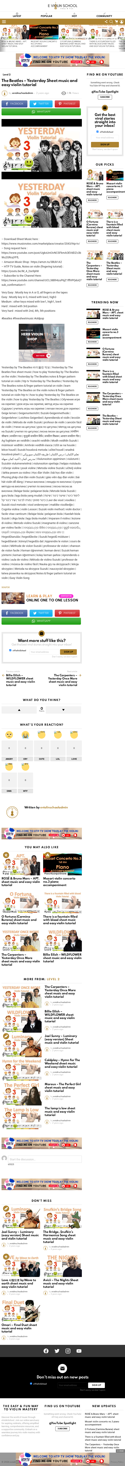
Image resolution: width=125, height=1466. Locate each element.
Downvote (63, 710)
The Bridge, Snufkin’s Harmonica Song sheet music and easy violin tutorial (59, 1237)
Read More (92, 200)
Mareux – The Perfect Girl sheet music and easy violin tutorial (63, 1088)
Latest (17, 16)
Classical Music (10, 912)
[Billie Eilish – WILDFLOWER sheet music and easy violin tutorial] (62, 940)
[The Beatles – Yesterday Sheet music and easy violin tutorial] (114, 255)
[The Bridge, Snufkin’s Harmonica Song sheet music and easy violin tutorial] (62, 1218)
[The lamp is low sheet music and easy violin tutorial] (22, 1118)
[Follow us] (106, 22)
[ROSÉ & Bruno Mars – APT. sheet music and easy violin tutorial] (14, 32)
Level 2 (6, 950)
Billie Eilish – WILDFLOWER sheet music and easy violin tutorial (62, 958)
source (6, 587)
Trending (6, 1036)
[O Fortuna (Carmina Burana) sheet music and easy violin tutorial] (73, 32)
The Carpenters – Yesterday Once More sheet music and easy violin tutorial (21, 959)
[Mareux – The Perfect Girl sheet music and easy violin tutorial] (22, 1094)
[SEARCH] (111, 22)
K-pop (6, 874)
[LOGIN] (121, 22)
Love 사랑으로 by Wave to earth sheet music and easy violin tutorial (19, 1284)
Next (123, 38)
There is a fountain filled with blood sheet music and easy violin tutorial (102, 44)
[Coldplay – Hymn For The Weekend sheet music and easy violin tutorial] (22, 1070)
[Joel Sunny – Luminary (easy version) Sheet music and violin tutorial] (22, 1046)
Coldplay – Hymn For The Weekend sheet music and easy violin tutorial (62, 1064)
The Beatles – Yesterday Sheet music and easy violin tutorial (114, 268)
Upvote (19, 710)
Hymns (47, 912)
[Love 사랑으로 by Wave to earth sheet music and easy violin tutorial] (21, 1266)
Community (104, 16)
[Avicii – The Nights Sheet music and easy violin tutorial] (62, 1266)
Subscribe (105, 97)
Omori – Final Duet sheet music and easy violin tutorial (19, 1328)
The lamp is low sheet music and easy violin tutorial (60, 1112)
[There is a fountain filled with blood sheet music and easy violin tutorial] (102, 32)
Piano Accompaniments (55, 874)
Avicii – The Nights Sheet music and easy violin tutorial (60, 1284)
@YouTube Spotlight (104, 91)
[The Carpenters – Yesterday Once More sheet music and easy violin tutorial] (21, 940)
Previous (1, 38)
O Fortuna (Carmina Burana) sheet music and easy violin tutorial (72, 44)
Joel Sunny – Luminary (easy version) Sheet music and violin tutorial (62, 1039)
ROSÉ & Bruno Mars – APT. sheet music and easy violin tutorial (14, 44)
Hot (74, 16)
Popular (46, 16)
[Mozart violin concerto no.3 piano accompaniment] (44, 32)
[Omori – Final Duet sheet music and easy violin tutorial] (21, 1311)
